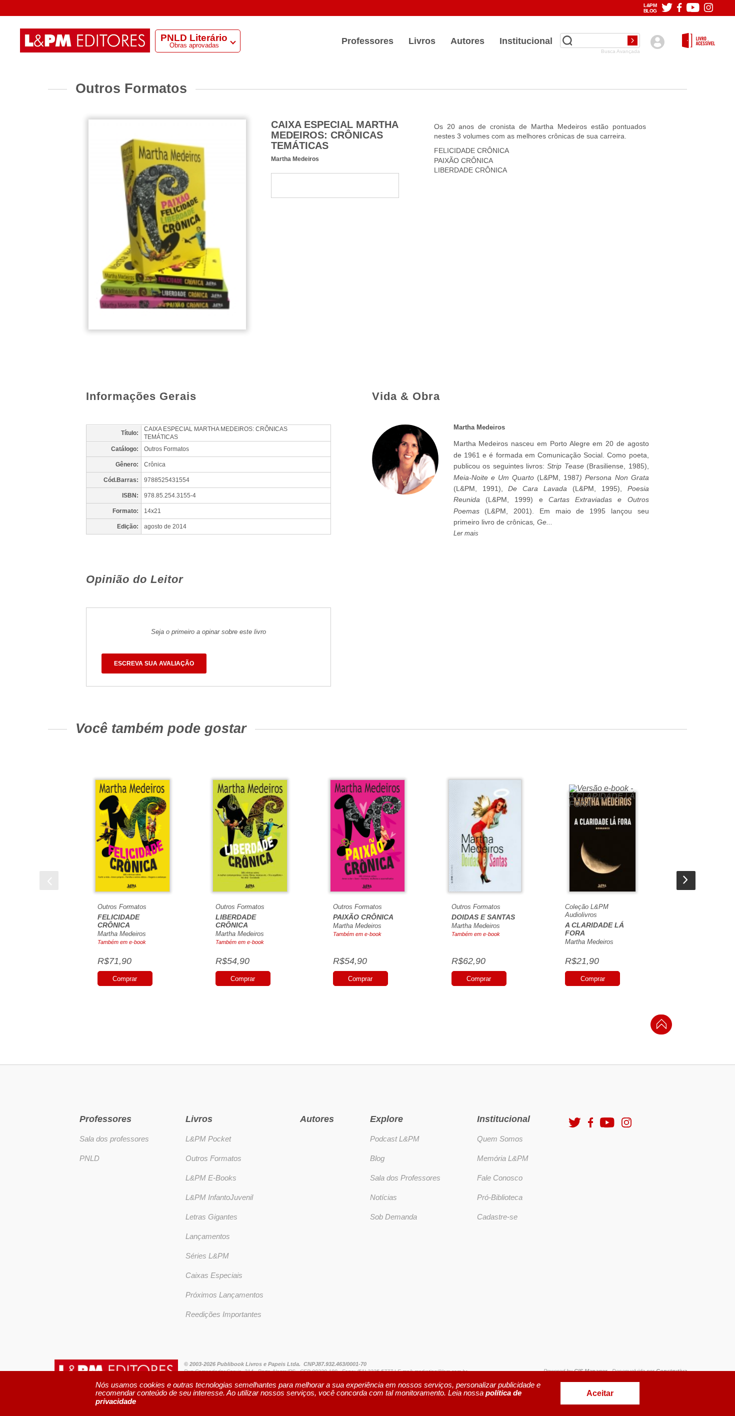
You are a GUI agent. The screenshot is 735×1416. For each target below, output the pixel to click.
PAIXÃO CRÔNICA (463, 160)
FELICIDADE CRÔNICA (471, 150)
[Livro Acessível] (698, 41)
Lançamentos (208, 1236)
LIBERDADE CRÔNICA (470, 170)
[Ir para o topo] (659, 1027)
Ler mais (466, 533)
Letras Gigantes (212, 1216)
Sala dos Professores (405, 1178)
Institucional (526, 41)
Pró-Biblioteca (499, 1197)
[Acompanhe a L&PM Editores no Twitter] (667, 8)
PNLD (90, 1158)
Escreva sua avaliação (154, 663)
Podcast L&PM (395, 1138)
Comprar (124, 978)
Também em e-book (122, 942)
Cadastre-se (497, 1216)
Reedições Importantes (224, 1314)
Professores (368, 41)
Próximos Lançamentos (225, 1294)
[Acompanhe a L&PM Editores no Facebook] (679, 8)
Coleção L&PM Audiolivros (586, 910)
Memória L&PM (502, 1158)
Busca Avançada (620, 51)
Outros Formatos (122, 906)
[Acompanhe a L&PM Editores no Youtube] (693, 8)
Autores (467, 41)
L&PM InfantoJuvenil (219, 1197)
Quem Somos (500, 1138)
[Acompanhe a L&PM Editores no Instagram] (708, 8)
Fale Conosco (499, 1178)
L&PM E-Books (211, 1178)
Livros (422, 41)
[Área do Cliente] (657, 42)
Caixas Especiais (214, 1275)
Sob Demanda (393, 1216)
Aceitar (600, 1393)
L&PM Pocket (208, 1138)
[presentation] (49, 880)
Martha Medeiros (295, 159)
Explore (386, 1119)
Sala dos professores (114, 1138)
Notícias (383, 1197)
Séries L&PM (207, 1256)
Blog (377, 1158)
